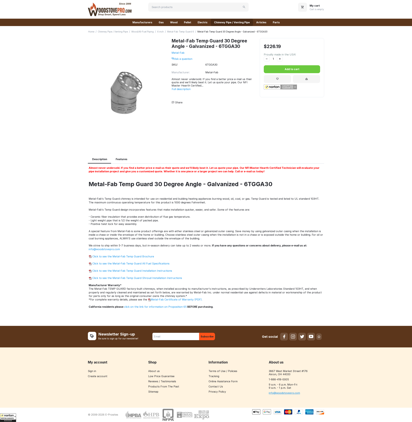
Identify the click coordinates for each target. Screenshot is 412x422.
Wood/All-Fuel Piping (142, 31)
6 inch (160, 31)
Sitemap (153, 391)
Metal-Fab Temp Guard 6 (180, 31)
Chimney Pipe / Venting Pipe (232, 22)
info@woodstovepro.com (104, 249)
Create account (97, 376)
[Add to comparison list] (306, 79)
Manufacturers (142, 22)
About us (154, 371)
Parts (276, 22)
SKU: (175, 64)
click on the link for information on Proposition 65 (155, 306)
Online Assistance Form (223, 381)
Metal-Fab (178, 52)
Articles (261, 22)
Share (178, 102)
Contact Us (216, 386)
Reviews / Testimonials (162, 381)
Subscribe (207, 336)
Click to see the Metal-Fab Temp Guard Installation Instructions (132, 270)
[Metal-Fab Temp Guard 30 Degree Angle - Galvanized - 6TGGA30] (126, 93)
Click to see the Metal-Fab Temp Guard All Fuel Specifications (130, 263)
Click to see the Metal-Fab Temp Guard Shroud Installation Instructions (137, 278)
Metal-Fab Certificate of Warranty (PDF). (176, 299)
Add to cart (292, 69)
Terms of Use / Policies (223, 371)
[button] (8, 417)
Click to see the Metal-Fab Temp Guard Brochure (123, 256)
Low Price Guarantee (161, 376)
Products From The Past (163, 386)
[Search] (244, 7)
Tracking (214, 376)
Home (91, 31)
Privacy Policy (217, 391)
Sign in (92, 371)
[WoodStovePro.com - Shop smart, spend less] (109, 9)
